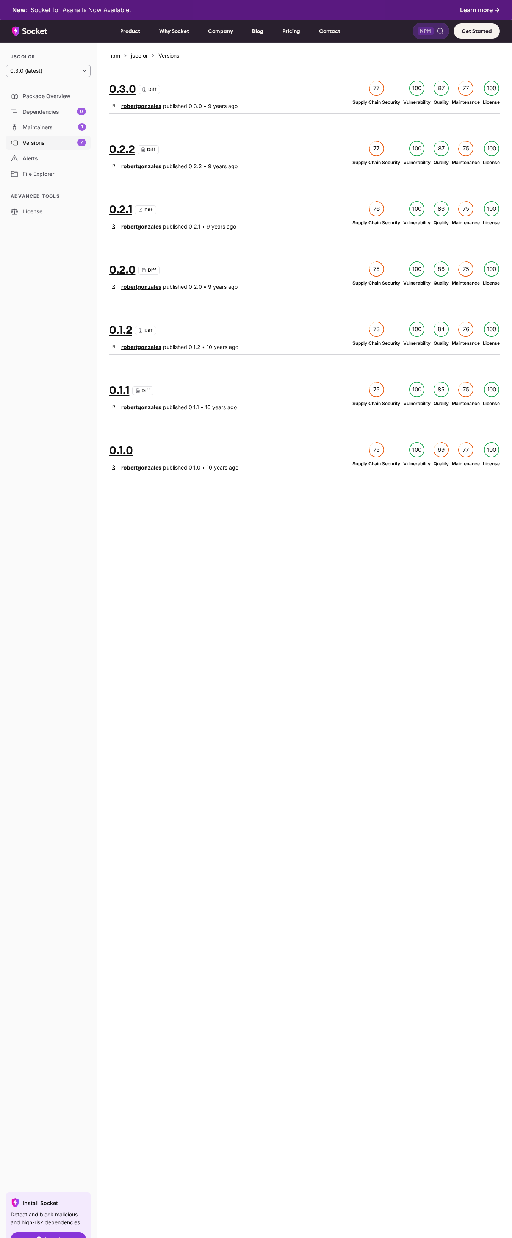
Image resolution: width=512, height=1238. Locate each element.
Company (220, 31)
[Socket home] (30, 31)
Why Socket (174, 31)
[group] (135, 105)
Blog (257, 31)
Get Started (477, 31)
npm (114, 55)
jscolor (139, 55)
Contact (329, 31)
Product (130, 31)
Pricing (291, 31)
